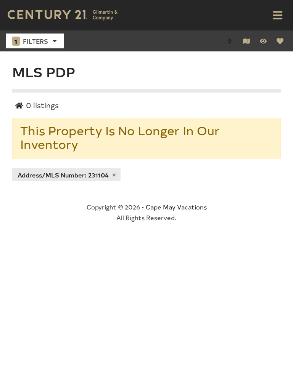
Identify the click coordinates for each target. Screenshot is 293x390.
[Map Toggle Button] (246, 41)
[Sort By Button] (230, 41)
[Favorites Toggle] (280, 41)
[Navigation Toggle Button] (277, 15)
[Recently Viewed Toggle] (263, 41)
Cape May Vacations (176, 207)
